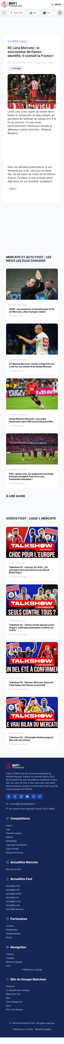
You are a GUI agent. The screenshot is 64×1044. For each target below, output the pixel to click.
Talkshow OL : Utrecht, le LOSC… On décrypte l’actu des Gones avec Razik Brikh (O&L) (29, 570)
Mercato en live (13, 869)
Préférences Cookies (32, 969)
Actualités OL (12, 897)
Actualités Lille (13, 905)
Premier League (13, 833)
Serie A (9, 837)
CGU (8, 965)
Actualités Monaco (15, 909)
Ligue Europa (12, 848)
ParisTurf (10, 986)
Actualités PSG (13, 886)
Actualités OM (12, 889)
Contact (10, 954)
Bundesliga (11, 841)
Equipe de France (14, 852)
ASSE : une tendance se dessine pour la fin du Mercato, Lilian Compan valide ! (31, 310)
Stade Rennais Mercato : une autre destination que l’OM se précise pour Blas (31, 420)
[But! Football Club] (11, 4)
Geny (8, 1005)
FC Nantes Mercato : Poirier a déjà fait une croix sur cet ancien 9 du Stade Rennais (31, 365)
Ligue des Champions (16, 844)
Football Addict (13, 933)
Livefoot (10, 926)
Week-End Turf (13, 994)
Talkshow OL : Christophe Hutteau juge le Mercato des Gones (31, 738)
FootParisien (12, 929)
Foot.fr (9, 937)
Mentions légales (14, 962)
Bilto (8, 998)
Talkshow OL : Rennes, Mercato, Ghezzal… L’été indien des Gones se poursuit (31, 683)
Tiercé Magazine (14, 1002)
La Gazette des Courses (17, 990)
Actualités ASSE (13, 893)
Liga (8, 829)
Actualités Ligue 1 (17, 41)
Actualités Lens (13, 901)
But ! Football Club (22, 63)
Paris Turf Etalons (14, 1009)
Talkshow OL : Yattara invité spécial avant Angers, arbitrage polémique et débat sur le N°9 (31, 627)
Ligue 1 (13, 188)
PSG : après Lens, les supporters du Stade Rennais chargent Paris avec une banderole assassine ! (31, 476)
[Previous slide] (4, 12)
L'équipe (10, 958)
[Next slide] (60, 12)
